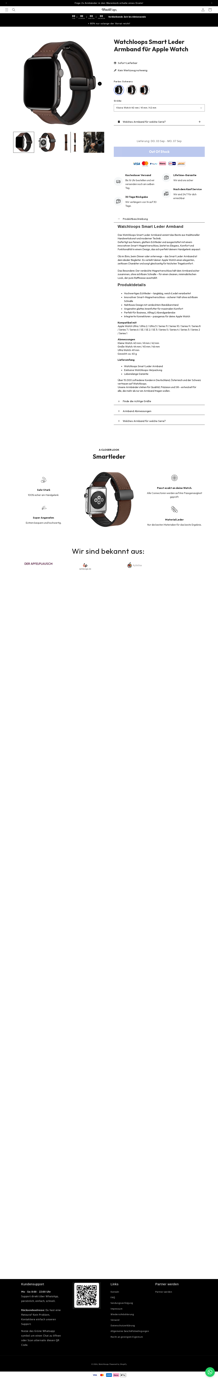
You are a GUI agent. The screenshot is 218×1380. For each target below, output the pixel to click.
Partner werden (163, 1292)
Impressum (116, 1308)
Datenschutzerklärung (123, 1325)
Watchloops (104, 1364)
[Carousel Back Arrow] (18, 142)
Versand (115, 1320)
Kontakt (115, 1292)
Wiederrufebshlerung (122, 1314)
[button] (6, 9)
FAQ (113, 1297)
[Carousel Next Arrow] (100, 84)
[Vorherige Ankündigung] (6, 3)
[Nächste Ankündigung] (211, 3)
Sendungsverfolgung (122, 1303)
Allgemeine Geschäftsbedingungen (130, 1331)
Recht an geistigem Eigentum (127, 1337)
